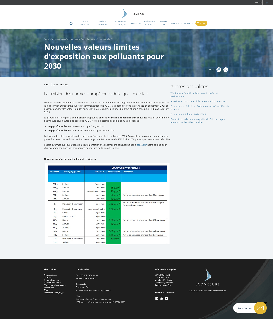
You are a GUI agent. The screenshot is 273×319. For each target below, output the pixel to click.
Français (258, 2)
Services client (163, 23)
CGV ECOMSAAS (162, 277)
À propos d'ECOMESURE (84, 23)
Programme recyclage (54, 292)
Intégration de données (149, 23)
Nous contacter (51, 275)
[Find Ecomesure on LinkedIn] (157, 298)
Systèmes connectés (102, 23)
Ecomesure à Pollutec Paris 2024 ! (188, 114)
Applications (176, 23)
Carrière (48, 277)
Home (71, 24)
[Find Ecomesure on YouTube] (161, 298)
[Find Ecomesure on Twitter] (166, 298)
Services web (135, 23)
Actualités (188, 23)
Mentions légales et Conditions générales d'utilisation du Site (164, 282)
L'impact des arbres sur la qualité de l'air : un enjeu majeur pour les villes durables (197, 121)
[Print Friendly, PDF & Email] (218, 69)
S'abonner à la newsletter (55, 285)
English (266, 2)
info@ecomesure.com (85, 278)
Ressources (49, 287)
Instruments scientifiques (120, 23)
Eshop (203, 23)
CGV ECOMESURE (162, 275)
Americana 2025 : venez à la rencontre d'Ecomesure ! (198, 101)
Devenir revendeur (52, 282)
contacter (142, 144)
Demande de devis (52, 280)
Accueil (46, 38)
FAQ (46, 290)
